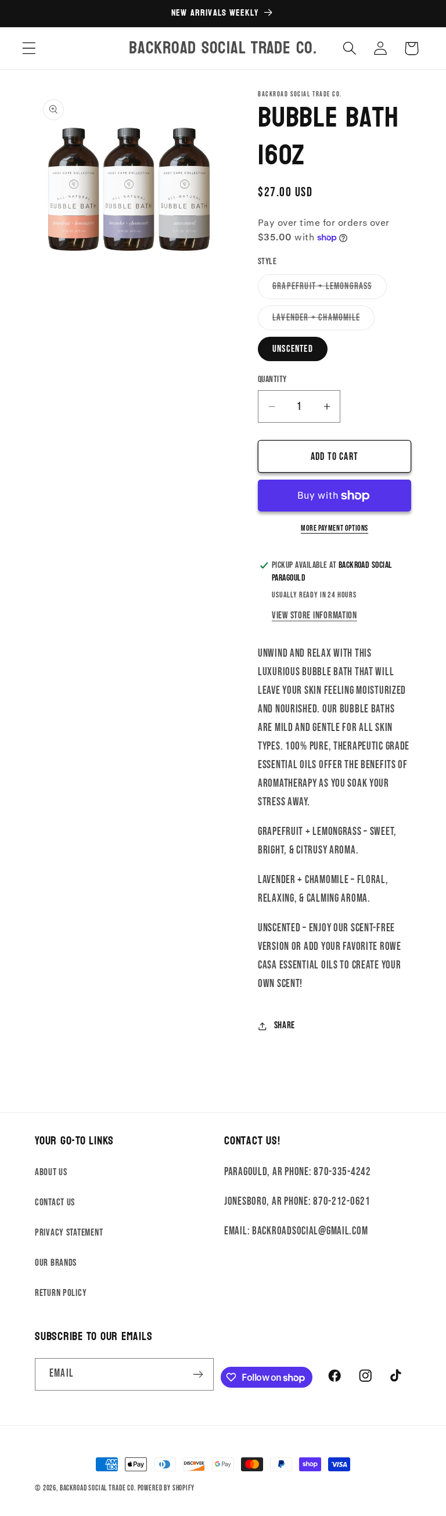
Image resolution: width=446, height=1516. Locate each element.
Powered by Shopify (166, 1488)
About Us (51, 1172)
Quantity (272, 379)
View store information (314, 615)
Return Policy (61, 1293)
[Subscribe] (198, 1374)
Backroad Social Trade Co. (98, 1488)
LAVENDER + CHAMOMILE (323, 320)
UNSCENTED (292, 349)
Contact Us (55, 1202)
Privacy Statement (69, 1232)
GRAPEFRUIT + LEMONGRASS (329, 289)
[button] (29, 48)
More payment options (334, 528)
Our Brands (56, 1263)
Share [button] (284, 1025)
